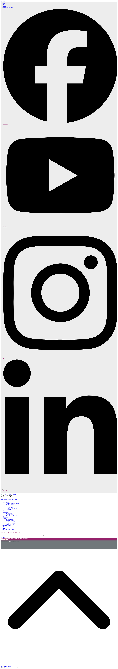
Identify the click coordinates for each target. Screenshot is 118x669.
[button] (9, 499)
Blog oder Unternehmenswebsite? (11, 532)
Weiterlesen (3, 537)
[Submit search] (17, 667)
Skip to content (4, 1)
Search (2, 667)
